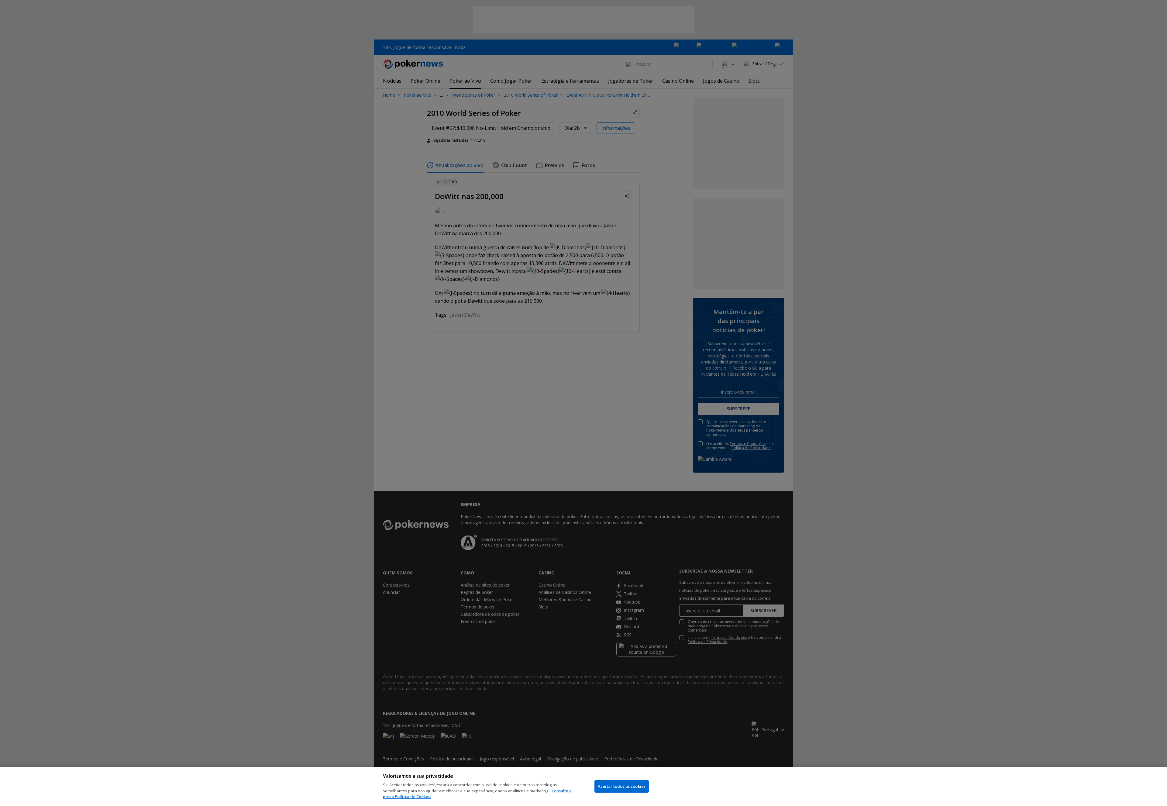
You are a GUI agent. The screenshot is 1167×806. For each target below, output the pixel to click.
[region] (583, 786)
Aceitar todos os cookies (621, 786)
